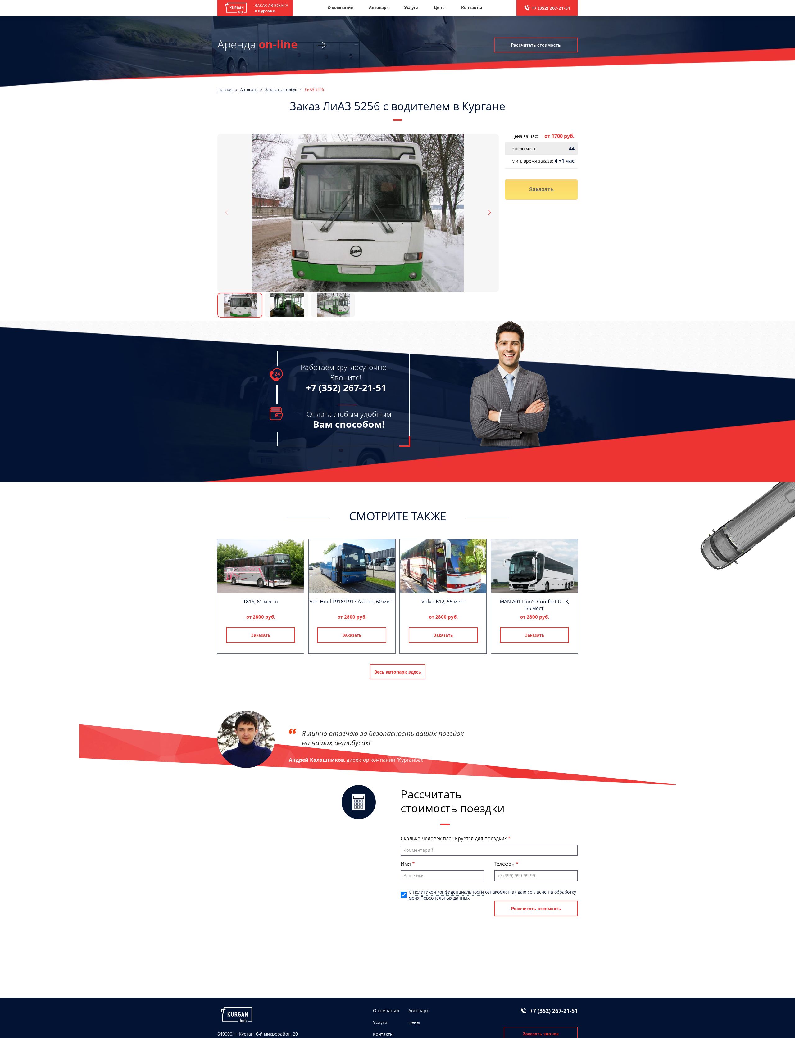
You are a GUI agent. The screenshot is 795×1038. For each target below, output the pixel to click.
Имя (406, 863)
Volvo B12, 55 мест (443, 601)
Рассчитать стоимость (536, 45)
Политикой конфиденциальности (448, 892)
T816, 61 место (260, 601)
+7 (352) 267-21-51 (551, 8)
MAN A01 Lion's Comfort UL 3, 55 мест (534, 605)
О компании (340, 7)
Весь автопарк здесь (397, 672)
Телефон (505, 863)
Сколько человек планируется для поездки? (454, 838)
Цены (440, 7)
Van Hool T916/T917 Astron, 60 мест (352, 601)
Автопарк (379, 7)
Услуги (411, 7)
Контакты (471, 7)
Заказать (541, 189)
